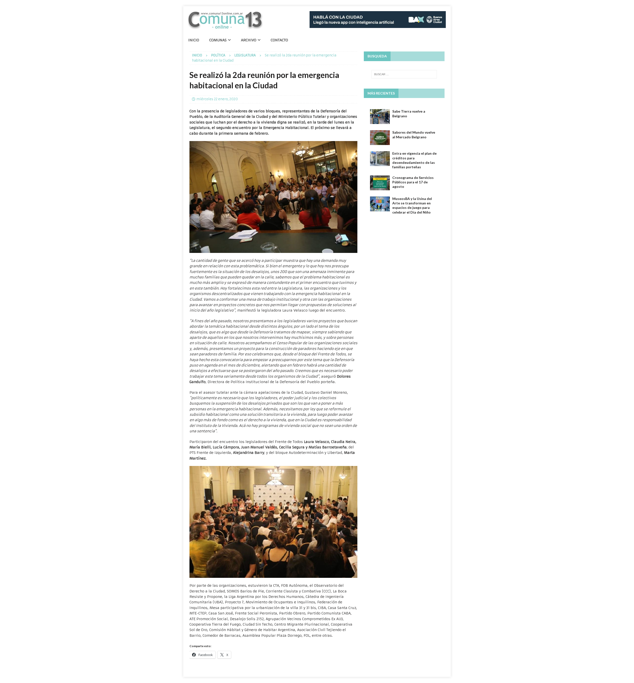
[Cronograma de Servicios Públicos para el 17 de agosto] (380, 182)
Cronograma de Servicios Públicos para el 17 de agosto (413, 182)
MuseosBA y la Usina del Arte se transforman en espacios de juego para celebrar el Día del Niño (412, 205)
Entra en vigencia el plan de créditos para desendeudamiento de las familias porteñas (414, 160)
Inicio (193, 40)
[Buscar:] (404, 74)
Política (218, 55)
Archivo (248, 40)
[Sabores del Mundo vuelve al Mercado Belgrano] (380, 137)
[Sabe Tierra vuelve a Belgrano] (380, 116)
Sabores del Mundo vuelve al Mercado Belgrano (413, 134)
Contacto (279, 40)
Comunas (218, 40)
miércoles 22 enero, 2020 (217, 99)
